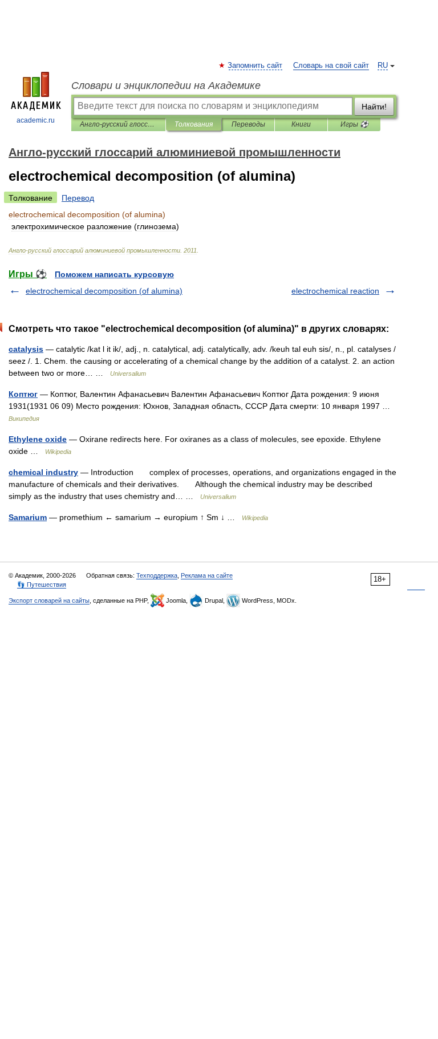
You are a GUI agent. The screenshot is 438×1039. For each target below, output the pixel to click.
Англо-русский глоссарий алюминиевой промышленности (118, 124)
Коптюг (23, 394)
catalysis (26, 349)
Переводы (248, 124)
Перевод (78, 197)
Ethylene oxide (38, 439)
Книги (301, 124)
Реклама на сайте (207, 575)
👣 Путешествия (41, 584)
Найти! (374, 106)
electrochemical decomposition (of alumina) (104, 290)
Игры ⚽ (354, 124)
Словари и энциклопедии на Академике (166, 85)
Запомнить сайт (255, 66)
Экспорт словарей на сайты (49, 600)
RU (383, 66)
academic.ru (36, 120)
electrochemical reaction (335, 290)
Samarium (28, 517)
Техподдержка (156, 575)
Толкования (194, 124)
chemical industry (43, 472)
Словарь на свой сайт (331, 66)
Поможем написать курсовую (114, 274)
